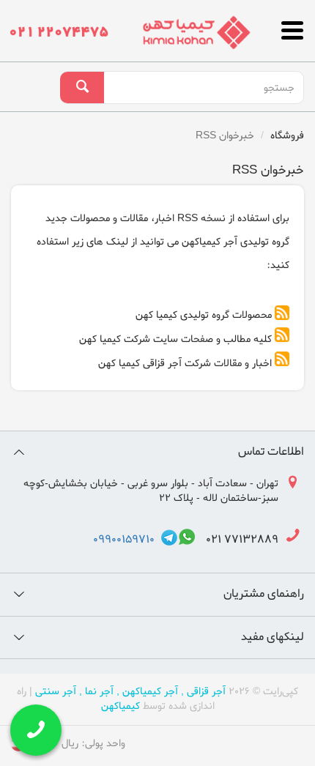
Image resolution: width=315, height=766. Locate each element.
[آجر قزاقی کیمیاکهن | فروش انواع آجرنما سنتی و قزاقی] (196, 32)
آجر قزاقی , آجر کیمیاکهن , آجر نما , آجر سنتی (130, 691)
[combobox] (203, 87)
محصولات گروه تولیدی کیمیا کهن (204, 315)
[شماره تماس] (59, 27)
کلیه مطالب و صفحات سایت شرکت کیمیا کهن (175, 339)
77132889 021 (237, 540)
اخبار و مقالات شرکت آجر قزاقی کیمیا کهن (185, 363)
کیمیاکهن (120, 706)
